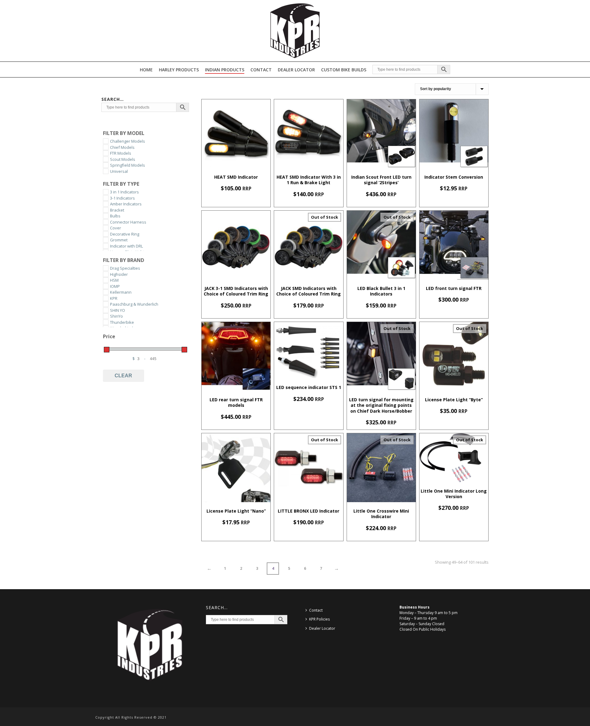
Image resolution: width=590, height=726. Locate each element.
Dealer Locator (296, 70)
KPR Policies (319, 619)
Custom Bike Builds (343, 70)
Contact (261, 70)
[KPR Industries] (295, 30)
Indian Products (224, 70)
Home (146, 70)
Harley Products (179, 70)
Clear (123, 375)
